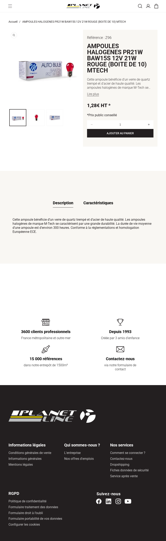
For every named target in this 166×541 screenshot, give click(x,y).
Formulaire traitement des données (33, 507)
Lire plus (93, 94)
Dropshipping (119, 464)
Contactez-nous (121, 459)
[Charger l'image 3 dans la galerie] (55, 117)
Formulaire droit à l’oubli (26, 513)
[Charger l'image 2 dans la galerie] (36, 117)
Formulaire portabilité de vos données (35, 519)
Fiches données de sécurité (129, 470)
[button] (10, 6)
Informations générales (25, 459)
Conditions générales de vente (30, 453)
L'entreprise (72, 453)
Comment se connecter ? (127, 453)
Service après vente (124, 476)
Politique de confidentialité (27, 501)
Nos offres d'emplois (79, 459)
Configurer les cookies (24, 524)
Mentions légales (21, 464)
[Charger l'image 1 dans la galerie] (18, 117)
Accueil (13, 21)
